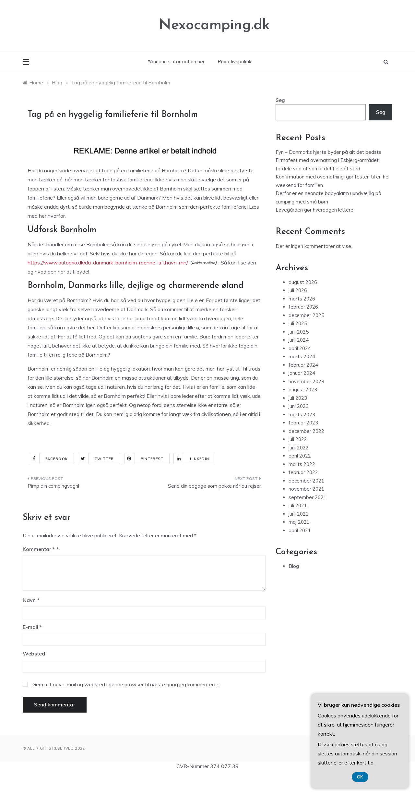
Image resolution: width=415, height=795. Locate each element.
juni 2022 (299, 448)
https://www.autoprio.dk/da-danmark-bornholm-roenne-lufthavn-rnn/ (108, 262)
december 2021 (306, 481)
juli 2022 (298, 439)
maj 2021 (299, 522)
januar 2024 (302, 373)
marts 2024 (302, 356)
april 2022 (300, 456)
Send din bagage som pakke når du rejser (214, 486)
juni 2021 (299, 514)
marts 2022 (302, 464)
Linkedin (199, 459)
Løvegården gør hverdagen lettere (314, 210)
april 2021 (300, 530)
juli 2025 (298, 323)
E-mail (32, 627)
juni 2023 (299, 406)
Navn (31, 600)
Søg (280, 100)
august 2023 (303, 389)
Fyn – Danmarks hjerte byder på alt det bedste (329, 152)
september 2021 (307, 497)
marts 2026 (302, 299)
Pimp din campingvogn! (53, 486)
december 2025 (306, 315)
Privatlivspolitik (234, 61)
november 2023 (306, 381)
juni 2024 (299, 340)
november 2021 (306, 489)
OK (360, 777)
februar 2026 (303, 307)
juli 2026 (298, 290)
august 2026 (303, 282)
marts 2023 (302, 414)
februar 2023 (303, 423)
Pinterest (152, 459)
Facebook (56, 459)
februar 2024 (303, 365)
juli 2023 (298, 398)
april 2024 (300, 348)
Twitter (104, 459)
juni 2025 (299, 332)
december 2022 (306, 431)
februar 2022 (303, 472)
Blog (294, 566)
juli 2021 (298, 505)
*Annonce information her (176, 61)
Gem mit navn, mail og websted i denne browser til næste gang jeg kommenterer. (125, 684)
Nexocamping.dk (214, 25)
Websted (34, 653)
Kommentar (39, 549)
